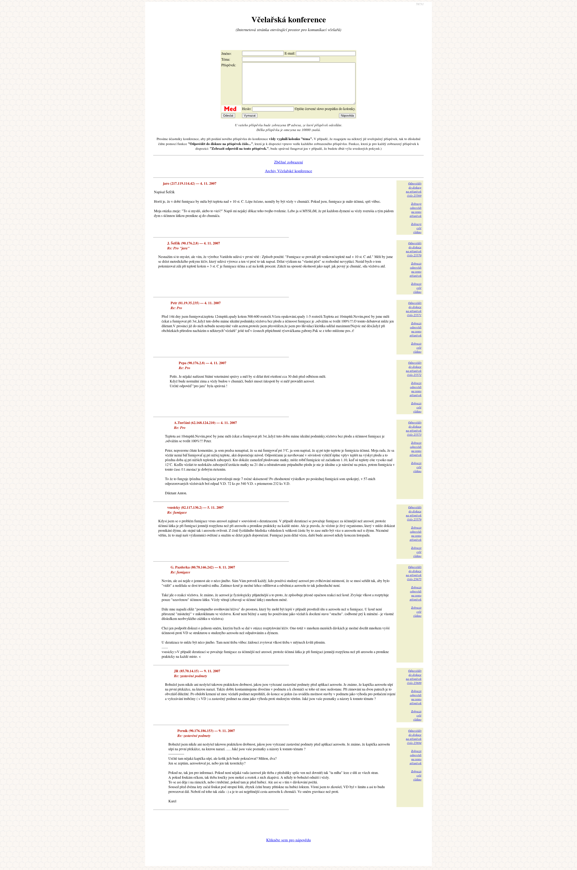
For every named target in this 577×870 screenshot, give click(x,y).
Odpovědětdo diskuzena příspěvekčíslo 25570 (413, 249)
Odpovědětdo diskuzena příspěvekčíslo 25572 (413, 369)
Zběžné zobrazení (288, 162)
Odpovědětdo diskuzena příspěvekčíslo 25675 (413, 573)
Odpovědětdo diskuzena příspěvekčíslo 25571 (413, 309)
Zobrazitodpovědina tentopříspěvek (415, 210)
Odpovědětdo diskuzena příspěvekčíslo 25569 (413, 189)
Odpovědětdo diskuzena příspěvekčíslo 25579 (413, 513)
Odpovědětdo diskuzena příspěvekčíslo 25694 (413, 737)
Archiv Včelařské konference (288, 170)
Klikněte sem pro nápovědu (288, 839)
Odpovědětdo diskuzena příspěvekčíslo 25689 (413, 677)
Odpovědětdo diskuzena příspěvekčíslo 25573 (413, 428)
